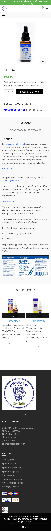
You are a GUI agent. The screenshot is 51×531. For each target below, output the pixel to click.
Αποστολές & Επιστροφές (25, 130)
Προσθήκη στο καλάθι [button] (13, 315)
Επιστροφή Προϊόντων (13, 479)
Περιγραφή (25, 122)
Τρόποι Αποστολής (11, 463)
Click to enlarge (43, 61)
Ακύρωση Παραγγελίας (12, 482)
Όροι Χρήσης (8, 459)
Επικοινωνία (8, 475)
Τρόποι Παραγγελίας (11, 467)
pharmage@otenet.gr (15, 443)
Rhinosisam (37, 320)
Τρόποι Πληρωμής (11, 471)
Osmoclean (13, 320)
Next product (47, 15)
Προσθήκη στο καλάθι (29, 92)
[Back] (4, 15)
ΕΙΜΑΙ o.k (25, 527)
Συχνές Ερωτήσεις (10, 486)
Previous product (41, 15)
